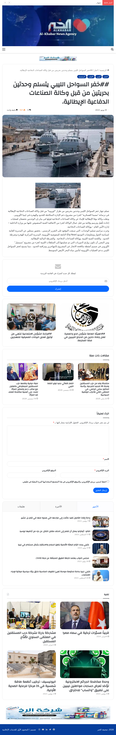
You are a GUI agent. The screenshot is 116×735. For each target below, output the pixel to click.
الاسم (106, 459)
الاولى (91, 76)
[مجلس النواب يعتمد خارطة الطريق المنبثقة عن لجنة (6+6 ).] (100, 562)
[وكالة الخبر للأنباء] (58, 25)
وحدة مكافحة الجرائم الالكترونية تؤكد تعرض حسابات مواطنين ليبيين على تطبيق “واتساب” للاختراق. (86, 686)
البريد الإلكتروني (101, 470)
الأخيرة (58, 506)
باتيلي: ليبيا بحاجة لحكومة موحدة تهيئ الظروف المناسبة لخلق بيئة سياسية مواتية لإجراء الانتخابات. (50, 573)
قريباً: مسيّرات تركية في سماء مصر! (85, 633)
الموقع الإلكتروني (49, 470)
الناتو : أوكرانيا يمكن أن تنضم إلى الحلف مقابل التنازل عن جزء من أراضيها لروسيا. (54, 531)
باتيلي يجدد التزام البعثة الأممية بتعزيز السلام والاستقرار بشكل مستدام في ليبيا (54, 545)
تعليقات (21, 506)
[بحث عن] (112, 49)
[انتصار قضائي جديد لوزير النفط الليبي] (57, 372)
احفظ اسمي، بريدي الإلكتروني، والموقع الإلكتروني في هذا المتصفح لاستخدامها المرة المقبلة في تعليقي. (64, 481)
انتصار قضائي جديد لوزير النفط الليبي (60, 384)
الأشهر (95, 506)
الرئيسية (103, 70)
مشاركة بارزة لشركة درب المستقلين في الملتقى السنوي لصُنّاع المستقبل (31, 637)
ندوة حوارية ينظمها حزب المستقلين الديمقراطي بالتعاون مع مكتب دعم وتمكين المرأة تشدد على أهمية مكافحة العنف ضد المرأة (23, 389)
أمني (98, 76)
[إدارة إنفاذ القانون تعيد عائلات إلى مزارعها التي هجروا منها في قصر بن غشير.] (100, 522)
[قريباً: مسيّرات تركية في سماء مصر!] (84, 615)
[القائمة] (3, 49)
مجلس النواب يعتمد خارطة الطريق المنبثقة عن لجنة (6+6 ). (63, 558)
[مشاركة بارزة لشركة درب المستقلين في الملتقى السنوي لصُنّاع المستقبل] (31, 615)
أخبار (96, 70)
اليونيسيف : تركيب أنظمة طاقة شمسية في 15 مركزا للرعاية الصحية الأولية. (32, 686)
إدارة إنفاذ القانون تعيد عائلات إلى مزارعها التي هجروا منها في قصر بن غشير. (55, 518)
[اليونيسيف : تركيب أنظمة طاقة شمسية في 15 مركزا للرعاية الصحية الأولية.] (31, 664)
